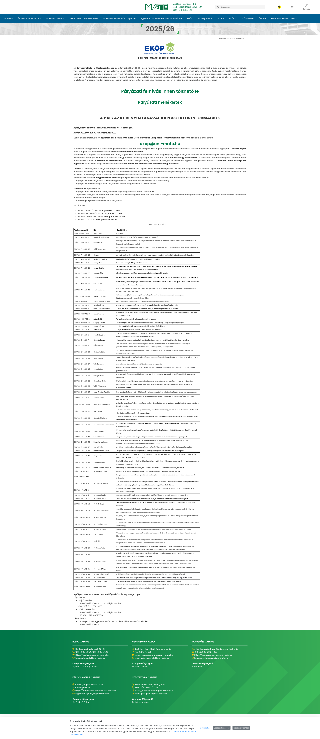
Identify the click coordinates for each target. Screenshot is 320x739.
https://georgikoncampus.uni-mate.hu (154, 655)
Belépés (306, 9)
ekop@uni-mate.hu (160, 143)
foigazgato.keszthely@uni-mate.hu (152, 658)
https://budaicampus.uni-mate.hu (91, 655)
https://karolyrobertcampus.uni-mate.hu (95, 690)
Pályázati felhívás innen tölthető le (160, 91)
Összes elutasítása (241, 728)
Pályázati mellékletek (160, 102)
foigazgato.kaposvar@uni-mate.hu (211, 658)
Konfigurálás (205, 728)
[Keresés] (218, 7)
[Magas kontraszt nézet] (279, 7)
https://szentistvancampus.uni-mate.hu (154, 690)
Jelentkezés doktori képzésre (83, 18)
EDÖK (190, 18)
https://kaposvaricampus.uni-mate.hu (213, 655)
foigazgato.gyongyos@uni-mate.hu (92, 693)
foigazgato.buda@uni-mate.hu (90, 658)
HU (291, 7)
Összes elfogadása (221, 728)
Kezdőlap (8, 18)
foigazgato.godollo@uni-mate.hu (151, 693)
